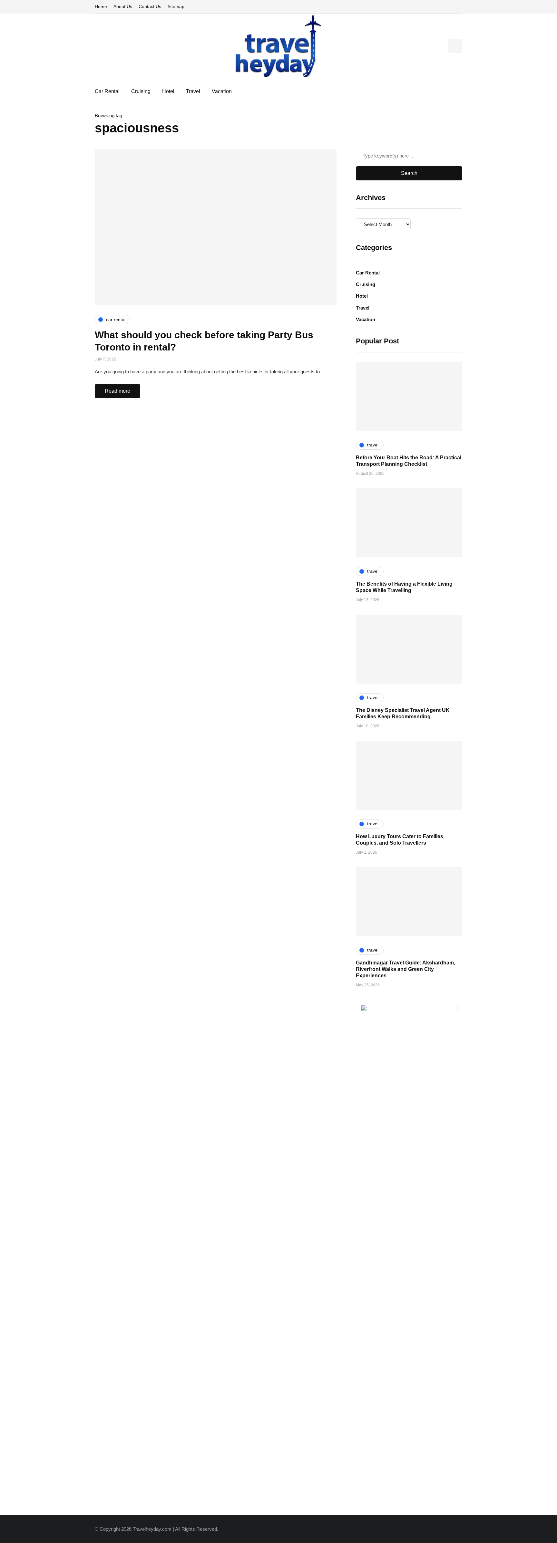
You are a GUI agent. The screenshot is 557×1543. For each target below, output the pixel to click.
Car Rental (107, 91)
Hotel (168, 91)
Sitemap (176, 6)
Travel (193, 91)
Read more (117, 391)
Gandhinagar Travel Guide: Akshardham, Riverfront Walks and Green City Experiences (405, 969)
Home (101, 6)
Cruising (141, 91)
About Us (122, 6)
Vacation (222, 91)
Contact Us (150, 6)
